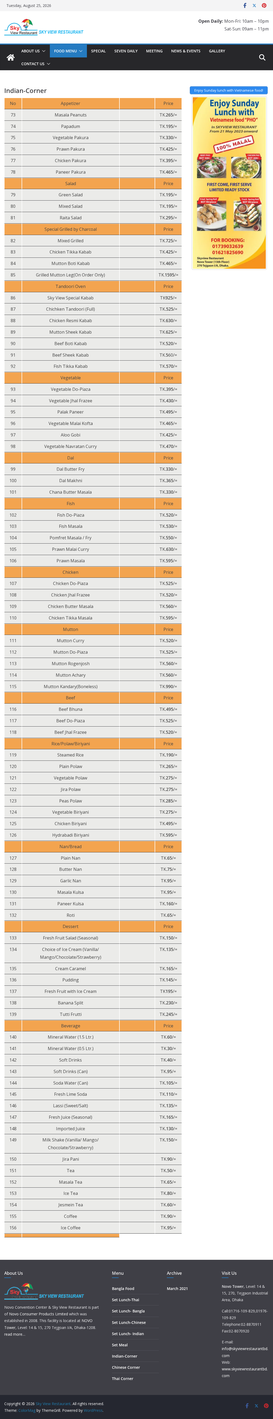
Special (98, 50)
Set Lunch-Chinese (129, 1322)
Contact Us (33, 63)
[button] (43, 51)
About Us (30, 50)
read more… (14, 1334)
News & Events (185, 50)
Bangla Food (123, 1288)
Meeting (154, 50)
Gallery (217, 50)
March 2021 (177, 1288)
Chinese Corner (126, 1367)
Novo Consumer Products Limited (38, 1313)
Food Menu (65, 50)
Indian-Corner (124, 1356)
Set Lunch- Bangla (128, 1310)
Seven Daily (126, 50)
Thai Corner (122, 1378)
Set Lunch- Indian (128, 1333)
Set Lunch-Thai (125, 1299)
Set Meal (120, 1344)
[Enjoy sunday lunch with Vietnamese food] (229, 183)
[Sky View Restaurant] (10, 57)
